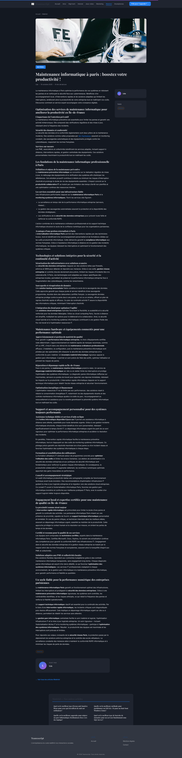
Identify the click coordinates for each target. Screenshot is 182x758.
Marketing (99, 4)
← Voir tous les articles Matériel (48, 679)
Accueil (57, 4)
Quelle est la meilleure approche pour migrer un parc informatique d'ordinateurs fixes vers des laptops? (70, 717)
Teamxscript (40, 3)
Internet (80, 4)
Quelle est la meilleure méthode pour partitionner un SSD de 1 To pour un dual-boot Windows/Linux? (111, 708)
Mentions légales (129, 741)
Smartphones (119, 4)
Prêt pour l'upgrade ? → (140, 4)
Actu (64, 4)
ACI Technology (84, 136)
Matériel (109, 4)
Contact (125, 745)
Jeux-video (90, 4)
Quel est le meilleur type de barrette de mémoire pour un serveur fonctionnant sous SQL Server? (110, 717)
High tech (71, 4)
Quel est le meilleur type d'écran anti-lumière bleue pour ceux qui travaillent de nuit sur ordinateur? (71, 708)
